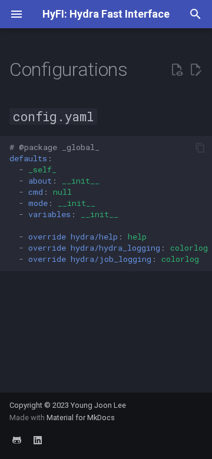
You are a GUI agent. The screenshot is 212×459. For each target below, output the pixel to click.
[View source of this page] (177, 70)
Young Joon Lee (98, 405)
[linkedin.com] (37, 440)
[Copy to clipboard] (200, 148)
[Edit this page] (195, 70)
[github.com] (16, 440)
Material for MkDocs (81, 417)
